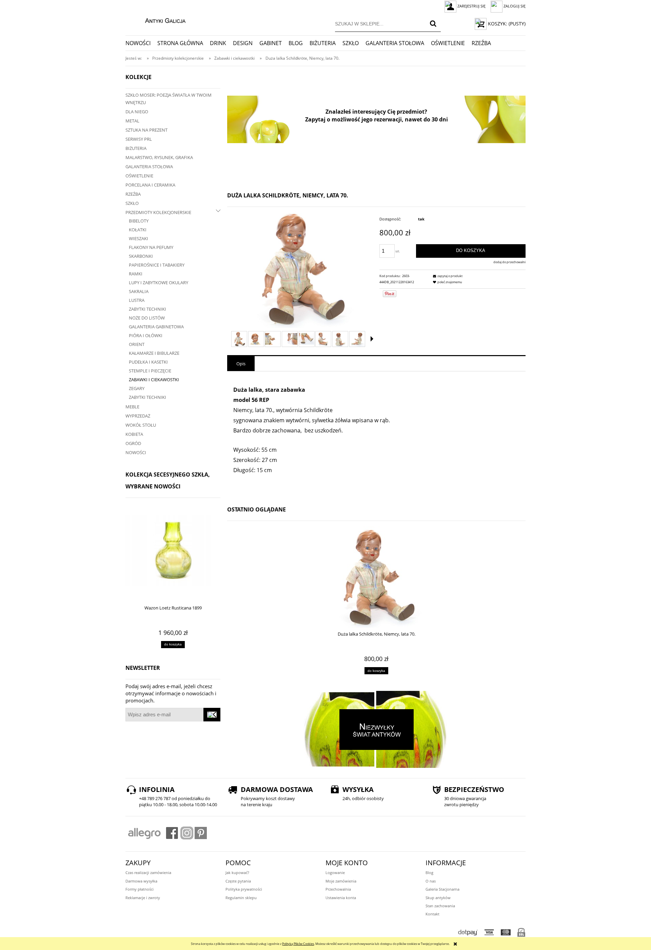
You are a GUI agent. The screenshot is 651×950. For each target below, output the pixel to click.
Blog (429, 872)
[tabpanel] (376, 434)
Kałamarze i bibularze (154, 353)
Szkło (132, 203)
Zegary (136, 388)
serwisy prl (138, 139)
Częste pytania (238, 881)
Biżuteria (135, 148)
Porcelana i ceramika (150, 185)
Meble (132, 407)
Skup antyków (438, 897)
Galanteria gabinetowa (156, 327)
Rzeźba (133, 194)
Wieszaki (138, 238)
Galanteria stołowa (149, 166)
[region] (376, 119)
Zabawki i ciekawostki (154, 379)
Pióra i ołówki (145, 335)
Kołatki (137, 230)
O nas (431, 881)
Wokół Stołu (140, 425)
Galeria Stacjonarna (442, 889)
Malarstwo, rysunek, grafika (159, 157)
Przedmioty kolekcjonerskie (158, 212)
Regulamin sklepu (241, 897)
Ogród (133, 443)
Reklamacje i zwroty (142, 897)
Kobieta (134, 434)
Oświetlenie (139, 176)
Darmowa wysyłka (141, 881)
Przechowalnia (338, 889)
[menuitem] (141, 43)
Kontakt (432, 913)
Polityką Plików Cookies (298, 944)
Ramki (135, 274)
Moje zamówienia (341, 881)
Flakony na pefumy (151, 247)
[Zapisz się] (211, 714)
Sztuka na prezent (146, 130)
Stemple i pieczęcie (150, 371)
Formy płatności (139, 889)
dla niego (136, 112)
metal (132, 121)
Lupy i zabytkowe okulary (158, 282)
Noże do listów (147, 318)
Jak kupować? (237, 872)
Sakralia (139, 291)
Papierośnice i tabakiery (156, 265)
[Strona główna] (158, 20)
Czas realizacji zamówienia (148, 872)
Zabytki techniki (147, 309)
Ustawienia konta (341, 897)
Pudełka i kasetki (148, 362)
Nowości (135, 452)
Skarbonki (141, 256)
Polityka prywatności (243, 889)
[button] (372, 339)
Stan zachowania (440, 905)
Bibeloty (139, 221)
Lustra (136, 300)
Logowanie (335, 872)
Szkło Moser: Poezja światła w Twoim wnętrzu (168, 98)
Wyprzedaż (137, 416)
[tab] (241, 363)
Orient (136, 344)
